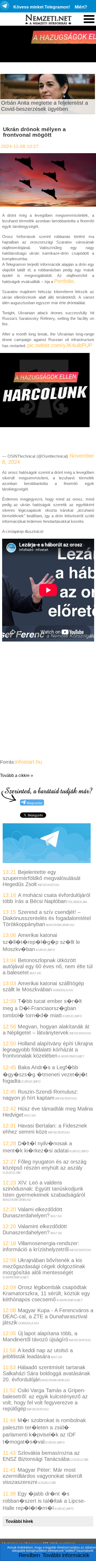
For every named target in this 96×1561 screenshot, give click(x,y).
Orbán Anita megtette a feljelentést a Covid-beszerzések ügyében (44, 106)
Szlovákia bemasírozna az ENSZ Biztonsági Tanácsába (41, 1456)
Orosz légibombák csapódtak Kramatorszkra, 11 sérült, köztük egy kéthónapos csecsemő (46, 1293)
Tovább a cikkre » (16, 775)
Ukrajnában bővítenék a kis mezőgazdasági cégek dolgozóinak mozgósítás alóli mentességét (44, 1266)
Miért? (81, 7)
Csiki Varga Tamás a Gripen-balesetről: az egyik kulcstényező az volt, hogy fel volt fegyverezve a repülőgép (45, 1399)
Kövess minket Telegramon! (41, 7)
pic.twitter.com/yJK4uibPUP (59, 345)
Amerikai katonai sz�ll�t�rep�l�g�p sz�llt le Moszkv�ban (41, 942)
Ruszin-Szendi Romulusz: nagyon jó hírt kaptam (40, 1095)
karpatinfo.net (71, 1056)
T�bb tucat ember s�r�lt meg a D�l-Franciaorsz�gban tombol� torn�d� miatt (42, 1008)
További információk (65, 1555)
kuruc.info (45, 950)
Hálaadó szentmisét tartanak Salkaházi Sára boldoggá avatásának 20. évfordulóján (46, 1373)
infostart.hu (28, 762)
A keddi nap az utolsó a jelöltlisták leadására (38, 1353)
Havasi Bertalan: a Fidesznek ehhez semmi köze (45, 1129)
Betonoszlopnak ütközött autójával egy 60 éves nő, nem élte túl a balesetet (48, 966)
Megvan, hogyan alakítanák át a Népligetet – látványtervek (46, 1030)
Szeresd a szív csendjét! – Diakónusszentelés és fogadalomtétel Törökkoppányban (47, 918)
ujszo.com (12, 1173)
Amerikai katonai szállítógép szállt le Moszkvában (43, 986)
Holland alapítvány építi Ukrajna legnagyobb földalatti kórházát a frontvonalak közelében (48, 1050)
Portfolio (64, 281)
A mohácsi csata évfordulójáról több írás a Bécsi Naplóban (46, 898)
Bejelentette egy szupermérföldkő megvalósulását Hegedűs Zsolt (42, 878)
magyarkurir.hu (60, 925)
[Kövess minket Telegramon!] (47, 861)
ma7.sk (35, 973)
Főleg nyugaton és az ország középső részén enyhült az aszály (44, 1165)
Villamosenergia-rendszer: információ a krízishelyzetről (41, 1246)
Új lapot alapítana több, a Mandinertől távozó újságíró (40, 1336)
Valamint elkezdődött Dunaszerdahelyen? (35, 1229)
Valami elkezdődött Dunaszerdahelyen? (32, 1212)
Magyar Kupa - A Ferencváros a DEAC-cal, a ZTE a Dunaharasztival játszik (48, 1316)
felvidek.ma (77, 902)
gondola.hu (63, 990)
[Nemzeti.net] (48, 19)
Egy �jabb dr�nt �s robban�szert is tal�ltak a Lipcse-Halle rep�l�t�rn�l (44, 1501)
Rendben (29, 1555)
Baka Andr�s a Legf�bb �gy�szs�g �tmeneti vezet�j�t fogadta (45, 1074)
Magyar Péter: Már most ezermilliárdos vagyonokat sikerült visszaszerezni (42, 1476)
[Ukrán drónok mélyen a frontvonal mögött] (48, 205)
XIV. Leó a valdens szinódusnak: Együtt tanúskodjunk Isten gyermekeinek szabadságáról (44, 1189)
